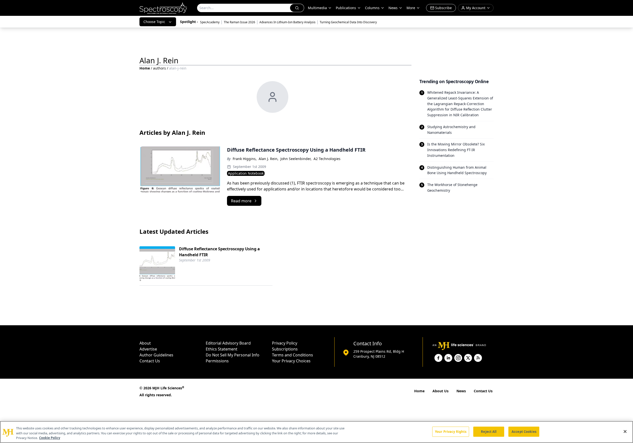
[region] (316, 432)
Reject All (489, 431)
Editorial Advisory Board (228, 343)
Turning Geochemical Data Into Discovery (348, 22)
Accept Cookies (524, 431)
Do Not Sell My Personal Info (232, 355)
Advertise (148, 349)
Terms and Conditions (292, 355)
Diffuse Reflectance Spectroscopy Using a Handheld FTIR (219, 251)
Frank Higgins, (245, 158)
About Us (440, 391)
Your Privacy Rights (450, 431)
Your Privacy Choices (291, 361)
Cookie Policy (49, 438)
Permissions (217, 361)
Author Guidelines (156, 355)
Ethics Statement (221, 349)
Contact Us (149, 361)
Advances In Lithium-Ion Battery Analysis (287, 22)
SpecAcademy (210, 22)
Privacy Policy (284, 343)
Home (144, 68)
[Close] (625, 431)
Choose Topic (154, 21)
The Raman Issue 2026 (239, 22)
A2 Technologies (327, 158)
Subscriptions (285, 349)
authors (159, 68)
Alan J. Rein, (268, 158)
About (145, 343)
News (461, 391)
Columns (372, 7)
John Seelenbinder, (296, 158)
